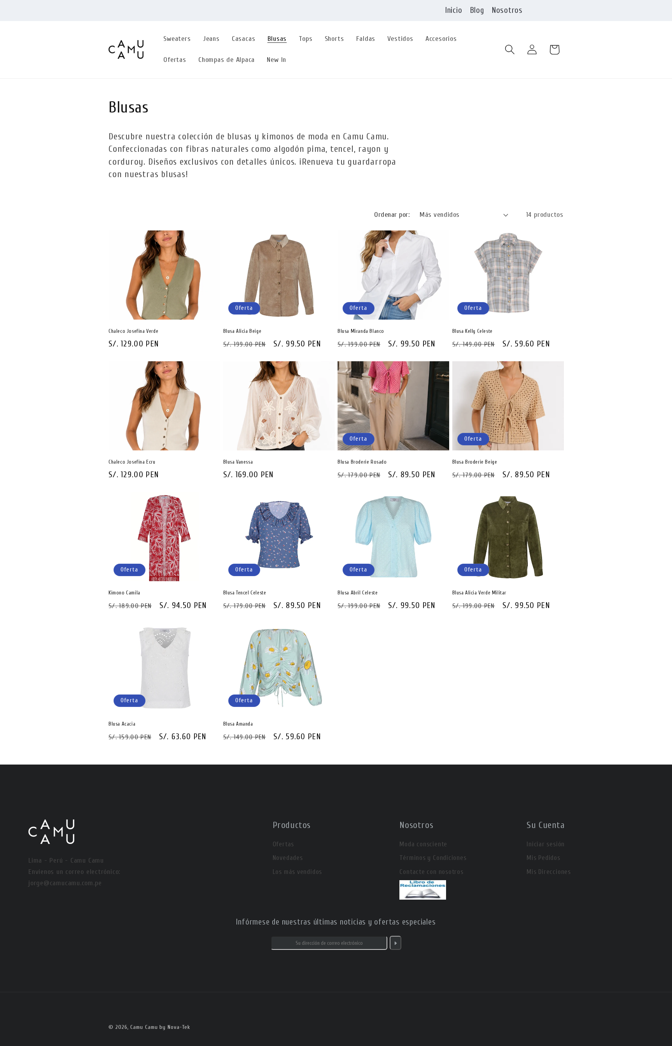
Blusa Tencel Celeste (244, 593)
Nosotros (507, 10)
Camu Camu (144, 1027)
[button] (510, 50)
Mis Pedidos (543, 857)
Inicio (453, 10)
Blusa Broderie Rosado (362, 462)
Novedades (288, 857)
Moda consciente (423, 844)
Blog (477, 10)
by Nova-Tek (174, 1027)
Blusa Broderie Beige (474, 462)
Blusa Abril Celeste (358, 593)
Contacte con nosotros (431, 871)
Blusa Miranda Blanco (361, 331)
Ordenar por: (392, 215)
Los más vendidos (297, 871)
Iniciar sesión (546, 844)
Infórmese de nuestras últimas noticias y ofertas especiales (336, 921)
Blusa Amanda (238, 724)
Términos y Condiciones (432, 857)
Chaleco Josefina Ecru (132, 462)
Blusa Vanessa (238, 462)
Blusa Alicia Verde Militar (479, 593)
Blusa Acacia (121, 724)
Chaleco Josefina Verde (133, 331)
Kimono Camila (124, 593)
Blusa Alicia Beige (242, 331)
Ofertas (283, 844)
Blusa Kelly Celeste (472, 331)
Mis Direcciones (549, 871)
